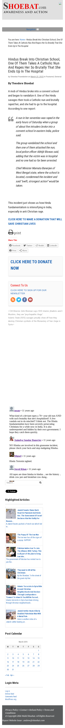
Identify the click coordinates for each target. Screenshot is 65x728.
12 (23, 658)
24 (13, 666)
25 (18, 666)
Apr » (12, 675)
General (58, 77)
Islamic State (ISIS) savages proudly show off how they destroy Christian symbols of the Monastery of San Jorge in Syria (34, 321)
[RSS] (13, 300)
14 (33, 658)
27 (28, 666)
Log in (7, 691)
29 (38, 666)
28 (33, 666)
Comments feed (11, 697)
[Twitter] (18, 300)
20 (28, 662)
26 (23, 666)
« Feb (7, 675)
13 (28, 658)
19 (23, 662)
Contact (23, 709)
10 (13, 658)
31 (13, 670)
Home (22, 39)
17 (13, 662)
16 (8, 662)
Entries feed (9, 694)
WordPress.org (10, 699)
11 (18, 658)
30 (8, 670)
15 (38, 658)
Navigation (31, 29)
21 (33, 662)
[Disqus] (35, 364)
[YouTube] (30, 300)
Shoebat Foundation (19, 77)
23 (8, 666)
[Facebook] (24, 300)
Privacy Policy (11, 709)
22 (38, 662)
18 (18, 662)
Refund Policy (35, 709)
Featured (50, 77)
